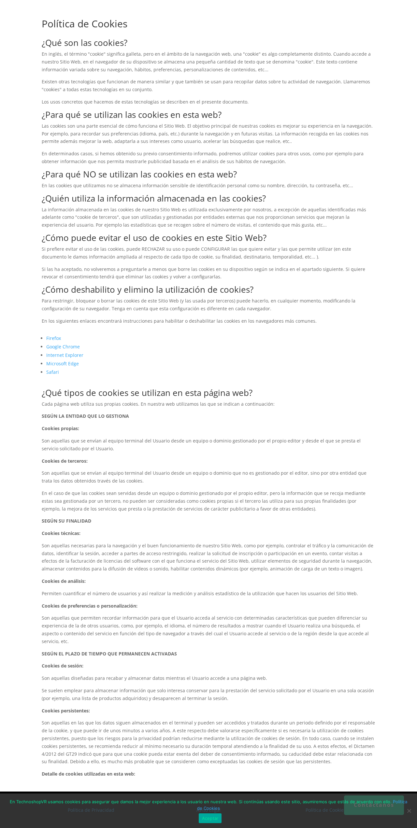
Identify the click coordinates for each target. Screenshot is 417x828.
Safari (52, 372)
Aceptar (210, 818)
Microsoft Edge (62, 363)
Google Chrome (63, 347)
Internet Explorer (64, 355)
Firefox (53, 338)
